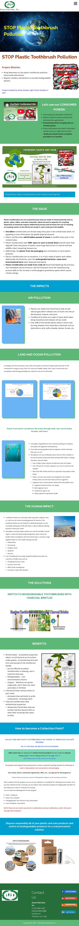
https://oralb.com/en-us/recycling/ (43, 758)
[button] (76, 3)
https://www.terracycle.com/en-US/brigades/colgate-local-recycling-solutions (39, 777)
